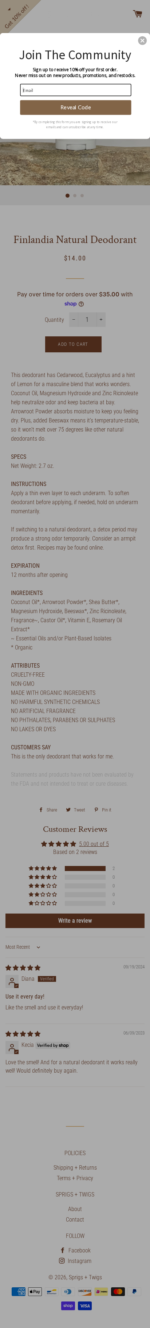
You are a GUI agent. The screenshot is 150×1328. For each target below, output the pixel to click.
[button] (142, 40)
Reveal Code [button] (75, 107)
